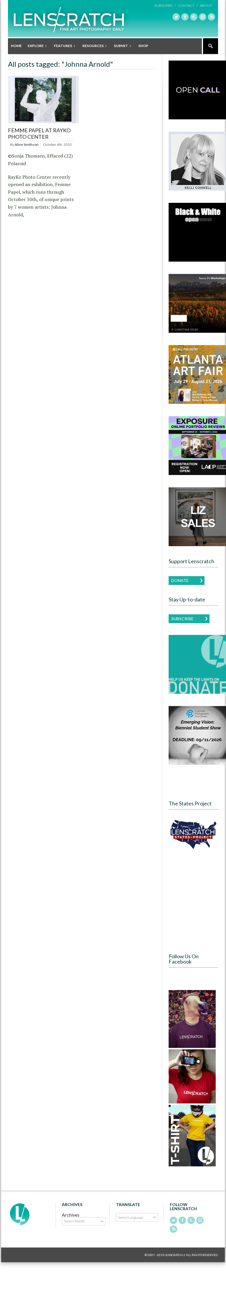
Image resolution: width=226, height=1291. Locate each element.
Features (61, 46)
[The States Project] (193, 834)
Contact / (187, 5)
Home (16, 46)
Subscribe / (165, 5)
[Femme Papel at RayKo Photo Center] (43, 123)
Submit (119, 46)
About (206, 5)
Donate (180, 580)
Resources (91, 46)
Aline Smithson (27, 144)
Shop (143, 46)
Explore (34, 46)
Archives (70, 1215)
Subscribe (182, 618)
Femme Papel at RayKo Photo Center (39, 133)
